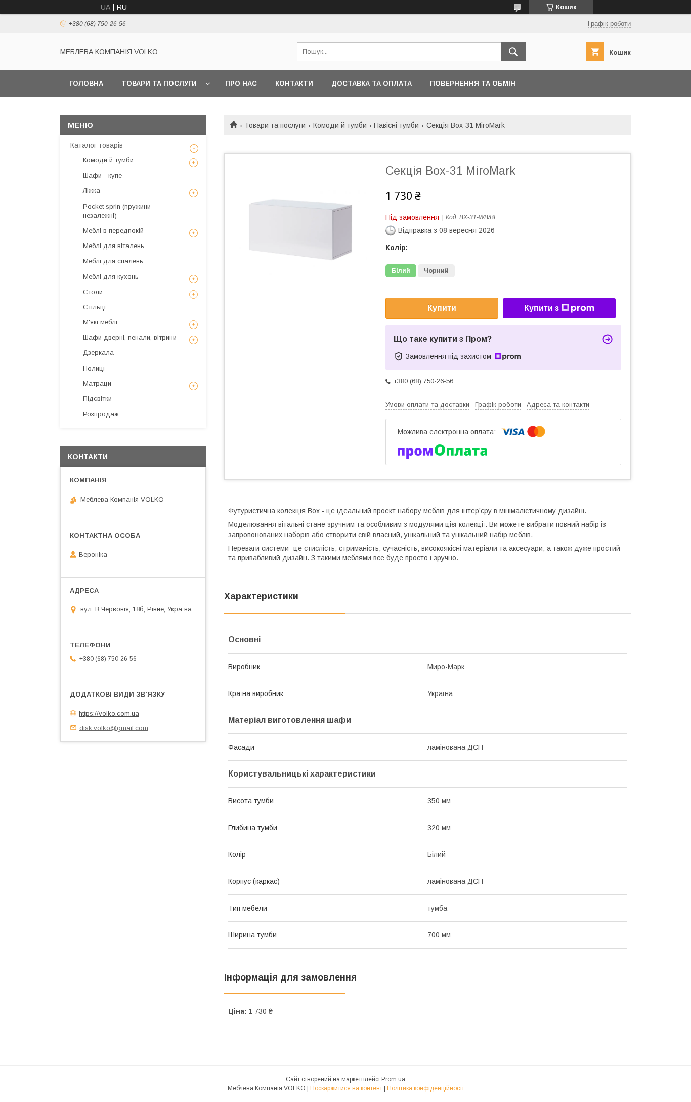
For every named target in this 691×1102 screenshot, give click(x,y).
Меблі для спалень (113, 261)
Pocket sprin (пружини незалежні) (117, 210)
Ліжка (91, 190)
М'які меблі (100, 322)
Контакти (294, 83)
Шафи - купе (102, 175)
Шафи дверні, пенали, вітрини (130, 337)
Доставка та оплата (371, 83)
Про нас (241, 83)
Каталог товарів (96, 145)
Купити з (541, 308)
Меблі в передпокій (113, 230)
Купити (441, 308)
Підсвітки (97, 398)
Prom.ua (393, 1079)
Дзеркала (98, 352)
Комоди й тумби (340, 125)
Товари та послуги (159, 83)
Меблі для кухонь (111, 276)
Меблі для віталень (113, 246)
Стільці (94, 307)
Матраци (97, 383)
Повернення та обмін (472, 83)
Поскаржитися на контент (346, 1088)
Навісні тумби (396, 125)
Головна (86, 83)
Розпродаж (101, 414)
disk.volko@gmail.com (113, 727)
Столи (93, 292)
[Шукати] (513, 51)
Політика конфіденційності (425, 1088)
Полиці (94, 368)
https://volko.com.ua (109, 713)
